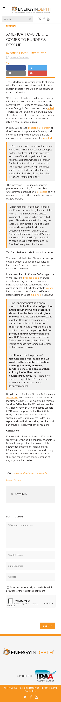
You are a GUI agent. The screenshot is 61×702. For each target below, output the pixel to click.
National (11, 26)
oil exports (41, 473)
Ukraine (18, 480)
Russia (9, 480)
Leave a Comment (19, 57)
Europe (31, 473)
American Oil (19, 473)
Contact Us (30, 691)
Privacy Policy (48, 688)
